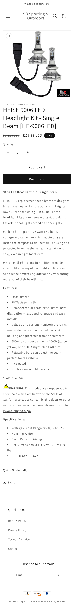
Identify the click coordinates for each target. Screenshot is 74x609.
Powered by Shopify (54, 601)
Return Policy (17, 521)
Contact (13, 549)
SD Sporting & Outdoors (30, 601)
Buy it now (37, 179)
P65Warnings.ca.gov (17, 411)
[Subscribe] (57, 575)
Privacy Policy (17, 530)
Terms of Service (19, 539)
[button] (8, 15)
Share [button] (11, 482)
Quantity (8, 144)
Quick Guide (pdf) (15, 470)
